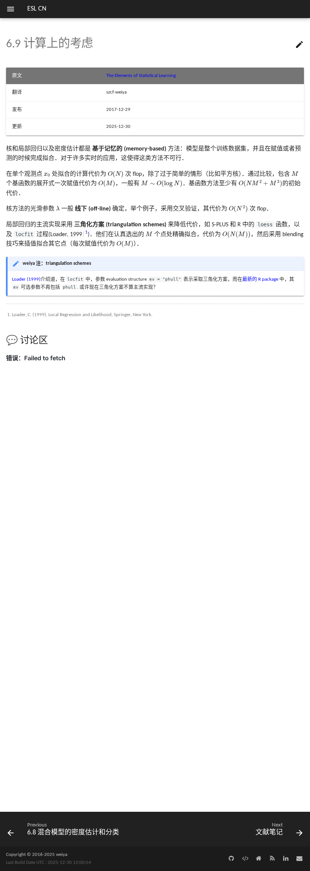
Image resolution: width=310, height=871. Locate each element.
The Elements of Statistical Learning (141, 75)
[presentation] (47, 174)
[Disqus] (155, 507)
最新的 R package (260, 279)
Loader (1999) (26, 279)
